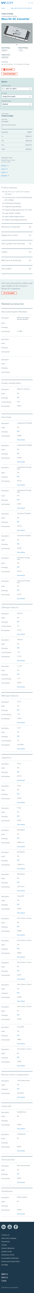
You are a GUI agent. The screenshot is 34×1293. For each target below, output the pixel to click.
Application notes (9, 235)
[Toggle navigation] (32, 3)
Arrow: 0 (4, 169)
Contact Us (5, 1235)
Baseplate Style (6, 101)
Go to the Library (9, 293)
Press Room (5, 1241)
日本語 (3, 1281)
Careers (4, 1245)
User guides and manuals (13, 243)
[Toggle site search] (29, 3)
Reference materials (10, 227)
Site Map (4, 1265)
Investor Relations (7, 1248)
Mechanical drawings (11, 260)
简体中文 (4, 1277)
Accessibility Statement (10, 1258)
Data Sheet (9, 69)
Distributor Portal (7, 1255)
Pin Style (4, 93)
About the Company (8, 1238)
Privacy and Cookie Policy (10, 1261)
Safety (4, 252)
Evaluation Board (9, 74)
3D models (6, 268)
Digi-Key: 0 (5, 175)
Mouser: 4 (4, 166)
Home (3, 8)
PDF (18, 397)
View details (21, 440)
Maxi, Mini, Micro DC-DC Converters (21, 8)
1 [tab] (16, 44)
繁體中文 (4, 1274)
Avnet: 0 (4, 172)
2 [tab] (17, 44)
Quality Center (6, 1251)
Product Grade (6, 85)
